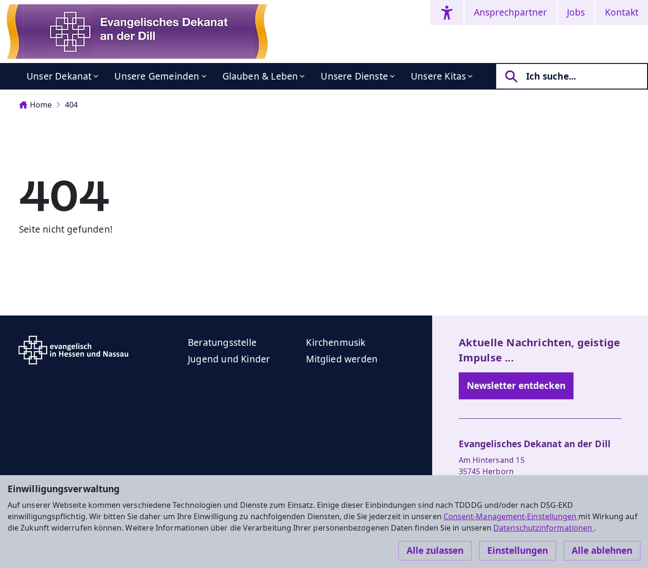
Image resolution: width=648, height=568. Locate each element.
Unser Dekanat (59, 76)
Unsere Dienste (354, 76)
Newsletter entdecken (516, 385)
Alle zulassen (435, 550)
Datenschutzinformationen (543, 528)
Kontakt (622, 12)
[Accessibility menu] (446, 12)
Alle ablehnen (602, 550)
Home (41, 104)
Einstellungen (517, 550)
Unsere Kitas (438, 76)
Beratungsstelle (222, 342)
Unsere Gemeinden (156, 76)
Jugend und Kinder (229, 359)
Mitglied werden (342, 359)
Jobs (576, 12)
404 (71, 104)
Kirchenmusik (335, 342)
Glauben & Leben (260, 76)
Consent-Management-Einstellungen (511, 516)
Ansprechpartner (510, 12)
